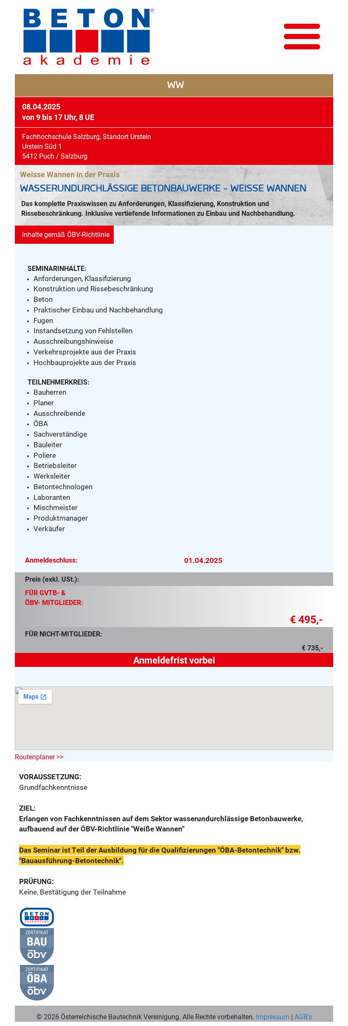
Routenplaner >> (39, 756)
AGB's (302, 1016)
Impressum (272, 1016)
